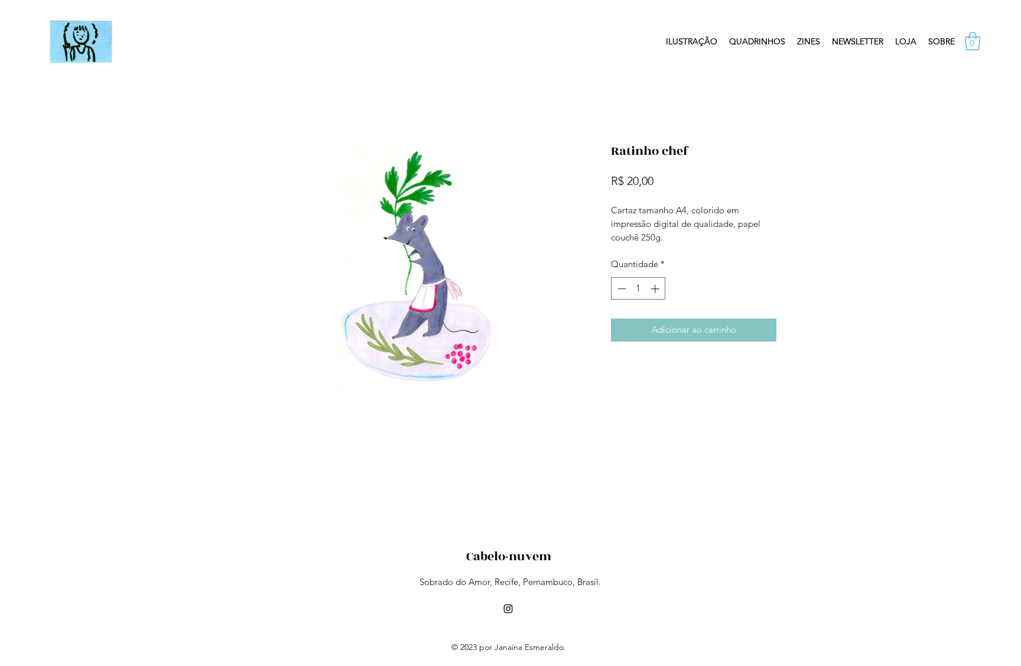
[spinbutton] (638, 289)
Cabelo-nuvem (508, 556)
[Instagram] (508, 609)
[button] (972, 41)
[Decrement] (621, 289)
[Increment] (656, 289)
